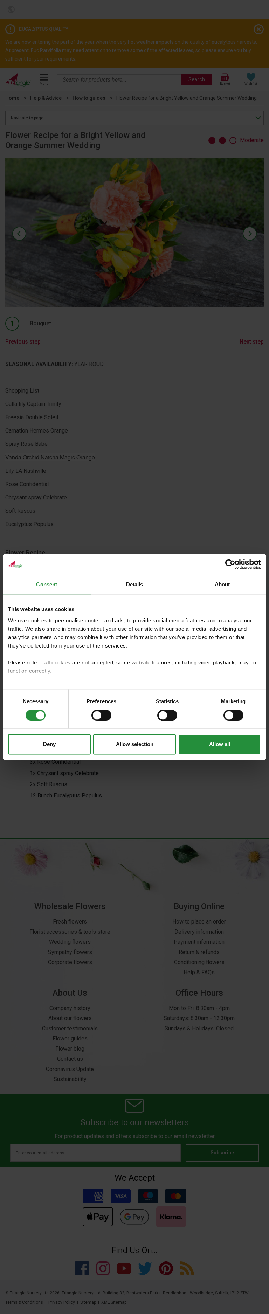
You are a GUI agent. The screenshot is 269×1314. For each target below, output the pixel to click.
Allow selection (134, 744)
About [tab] (222, 584)
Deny (49, 744)
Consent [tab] (46, 584)
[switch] (101, 715)
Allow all (219, 744)
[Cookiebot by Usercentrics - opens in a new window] (230, 564)
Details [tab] (134, 584)
